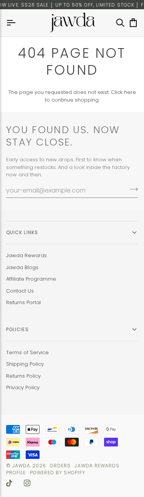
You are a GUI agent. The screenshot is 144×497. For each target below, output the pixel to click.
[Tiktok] (9, 483)
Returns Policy (23, 376)
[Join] (131, 189)
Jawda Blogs (22, 267)
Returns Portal (23, 302)
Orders (60, 465)
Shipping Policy (25, 364)
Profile (16, 472)
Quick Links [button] (22, 232)
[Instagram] (27, 483)
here (130, 92)
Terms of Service (27, 352)
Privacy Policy (23, 387)
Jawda (21, 465)
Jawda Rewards (26, 255)
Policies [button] (17, 329)
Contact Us (20, 291)
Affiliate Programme (31, 279)
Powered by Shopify (57, 472)
